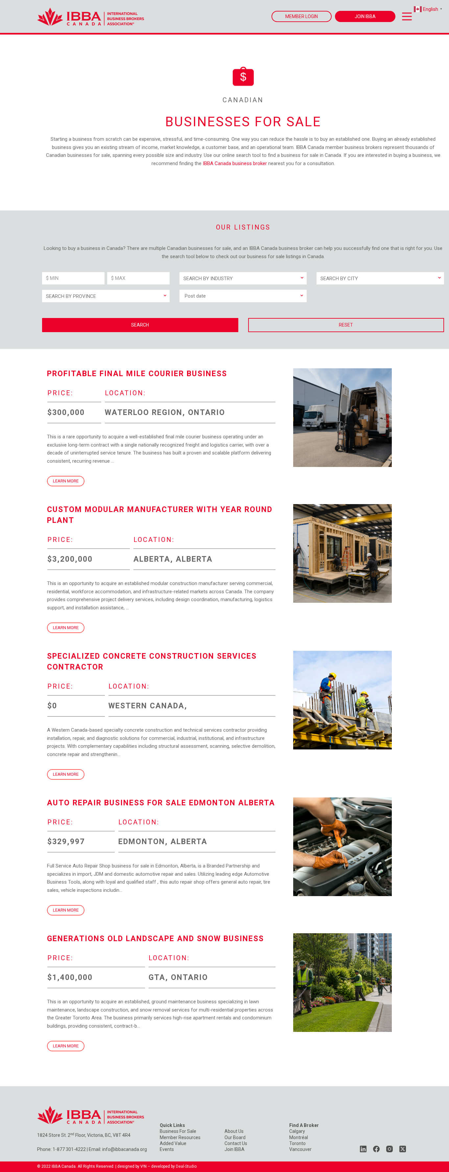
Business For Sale (178, 1131)
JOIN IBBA (365, 16)
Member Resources (180, 1137)
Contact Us (236, 1143)
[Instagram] (389, 1149)
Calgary (297, 1131)
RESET (346, 325)
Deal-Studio (186, 1166)
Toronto (297, 1143)
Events (167, 1149)
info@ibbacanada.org (124, 1149)
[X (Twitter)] (402, 1149)
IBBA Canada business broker (235, 163)
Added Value (173, 1143)
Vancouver (300, 1149)
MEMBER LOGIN (301, 16)
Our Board (235, 1137)
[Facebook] (376, 1149)
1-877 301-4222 (69, 1149)
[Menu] (407, 16)
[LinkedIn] (363, 1149)
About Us (234, 1131)
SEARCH (140, 325)
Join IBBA (235, 1149)
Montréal (298, 1137)
